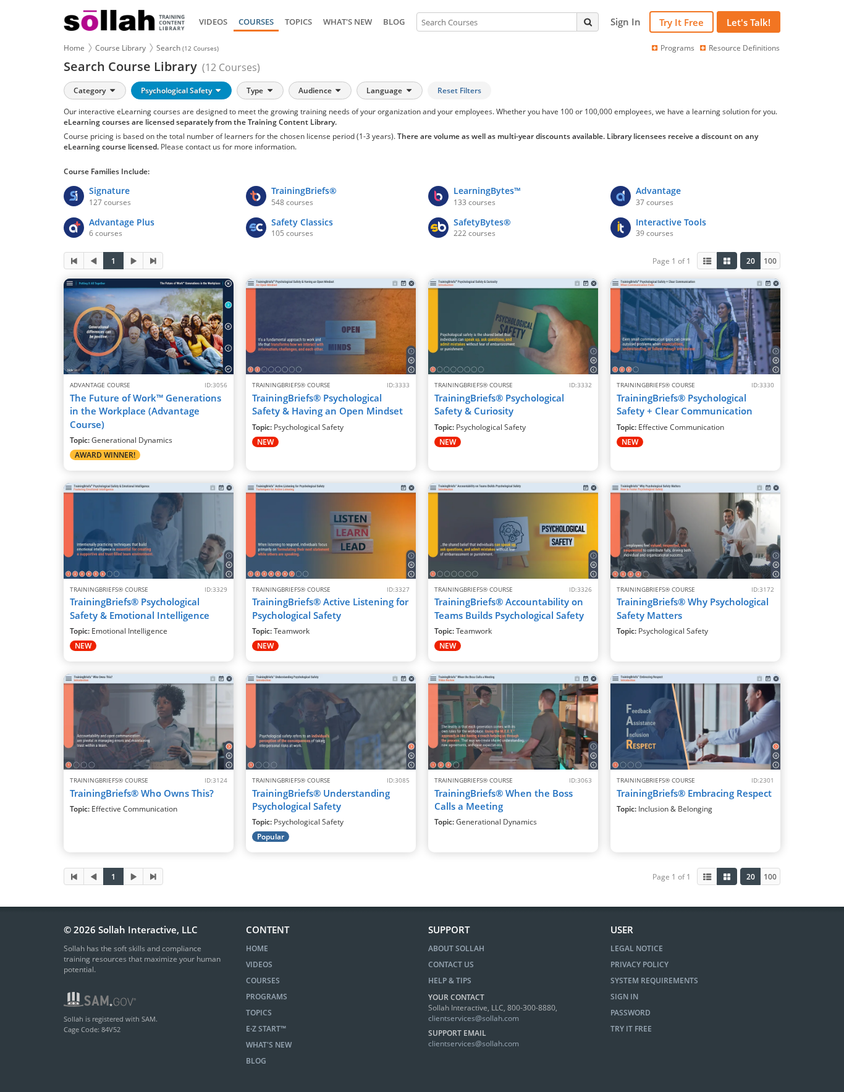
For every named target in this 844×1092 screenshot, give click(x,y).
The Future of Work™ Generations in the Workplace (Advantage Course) (145, 411)
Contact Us (451, 964)
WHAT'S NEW (347, 21)
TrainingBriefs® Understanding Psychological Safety (321, 799)
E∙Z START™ (266, 1028)
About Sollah (456, 948)
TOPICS (298, 21)
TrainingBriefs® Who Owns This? (142, 793)
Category (91, 90)
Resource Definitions (744, 48)
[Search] (587, 21)
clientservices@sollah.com (473, 1018)
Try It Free (681, 22)
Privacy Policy (639, 964)
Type (256, 90)
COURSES (256, 21)
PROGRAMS (266, 996)
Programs (677, 48)
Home (74, 48)
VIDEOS (213, 21)
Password (630, 1012)
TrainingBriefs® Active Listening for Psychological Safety (330, 608)
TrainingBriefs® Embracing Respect (694, 793)
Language (385, 90)
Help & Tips (449, 980)
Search (187, 48)
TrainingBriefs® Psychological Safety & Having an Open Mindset (327, 404)
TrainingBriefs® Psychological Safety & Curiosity (499, 404)
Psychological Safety (177, 90)
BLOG (394, 21)
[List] (707, 260)
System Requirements (654, 980)
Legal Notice (636, 948)
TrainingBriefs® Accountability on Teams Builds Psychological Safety (509, 608)
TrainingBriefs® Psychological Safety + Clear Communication (685, 404)
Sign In (624, 996)
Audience (316, 90)
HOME (257, 948)
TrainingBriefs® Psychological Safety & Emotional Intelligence (139, 608)
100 (770, 261)
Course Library (120, 48)
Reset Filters (459, 90)
